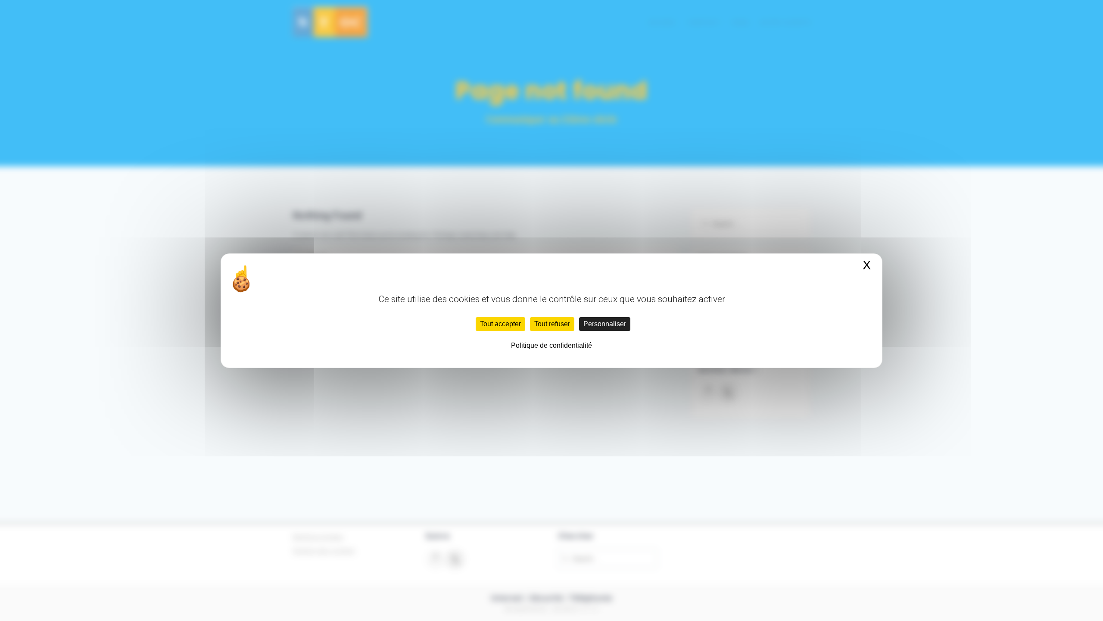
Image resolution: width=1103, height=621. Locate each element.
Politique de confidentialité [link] (551, 345)
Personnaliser (604, 324)
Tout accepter (500, 324)
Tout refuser (552, 324)
